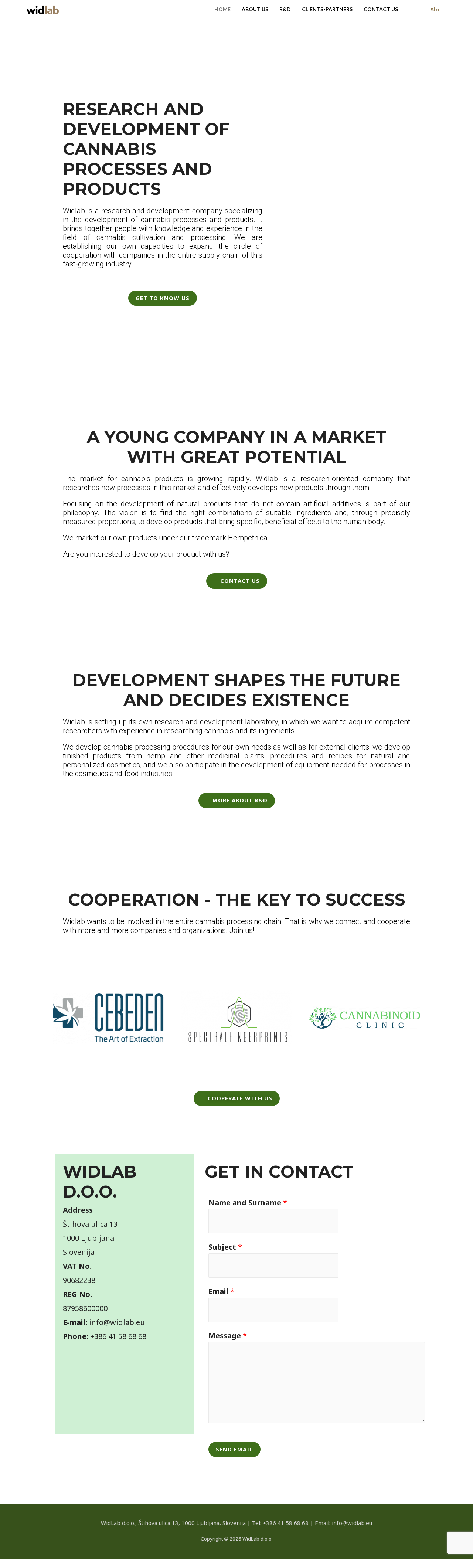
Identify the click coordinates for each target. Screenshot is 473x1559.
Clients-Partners (327, 9)
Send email (234, 1449)
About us (255, 9)
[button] (35, 1018)
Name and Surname (247, 1203)
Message (227, 1336)
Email (221, 1291)
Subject (225, 1247)
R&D (285, 9)
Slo (434, 9)
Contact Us (381, 9)
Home (222, 9)
